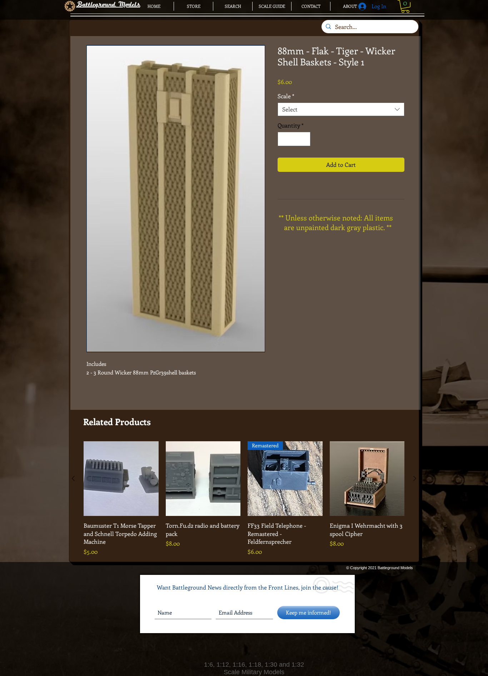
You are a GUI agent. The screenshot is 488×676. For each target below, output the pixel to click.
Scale (286, 96)
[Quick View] (121, 478)
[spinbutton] (294, 139)
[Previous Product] (73, 478)
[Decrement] (284, 139)
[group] (244, 498)
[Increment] (304, 139)
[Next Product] (414, 478)
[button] (405, 6)
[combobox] (341, 109)
